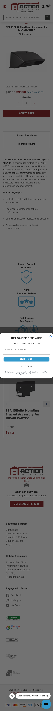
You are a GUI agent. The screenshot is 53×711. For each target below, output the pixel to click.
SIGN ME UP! (26, 359)
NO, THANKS (26, 366)
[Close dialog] (50, 335)
